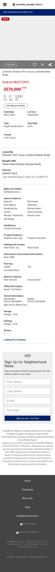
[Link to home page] (27, 4)
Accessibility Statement (23, 544)
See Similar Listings (15, 106)
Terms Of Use (15, 541)
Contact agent (10, 64)
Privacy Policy (36, 541)
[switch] (34, 64)
